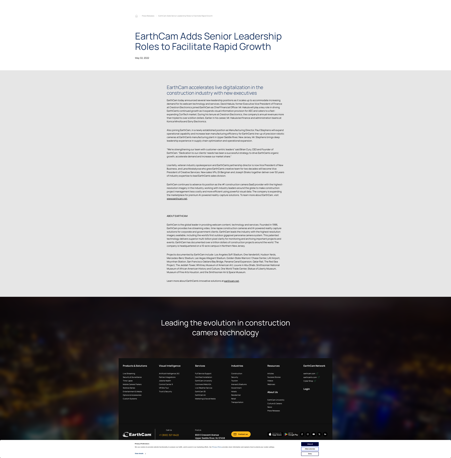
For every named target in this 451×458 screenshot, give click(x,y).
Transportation (237, 402)
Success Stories (274, 377)
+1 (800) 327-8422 (169, 435)
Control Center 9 (166, 384)
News (269, 407)
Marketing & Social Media (205, 398)
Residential (236, 395)
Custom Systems (130, 398)
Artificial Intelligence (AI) (169, 373)
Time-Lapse (128, 380)
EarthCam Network (314, 365)
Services (200, 365)
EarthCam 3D (200, 391)
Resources (273, 365)
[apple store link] (275, 434)
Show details (139, 453)
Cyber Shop (308, 381)
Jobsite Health (165, 380)
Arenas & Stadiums (239, 384)
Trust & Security (165, 391)
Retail (233, 398)
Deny (310, 454)
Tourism (234, 380)
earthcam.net (231, 280)
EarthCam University (203, 380)
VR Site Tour (164, 388)
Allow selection (310, 449)
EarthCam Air (200, 395)
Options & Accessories (132, 395)
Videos (270, 380)
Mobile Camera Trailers (132, 384)
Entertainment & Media (132, 391)
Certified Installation (203, 377)
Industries (237, 365)
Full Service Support (203, 373)
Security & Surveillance (132, 377)
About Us (272, 392)
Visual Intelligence (170, 365)
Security (234, 377)
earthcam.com (309, 373)
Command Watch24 (203, 384)
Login (306, 389)
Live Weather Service (203, 388)
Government (236, 388)
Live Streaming (129, 373)
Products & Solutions (135, 365)
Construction (236, 373)
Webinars (271, 384)
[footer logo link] (137, 434)
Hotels (234, 391)
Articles (270, 373)
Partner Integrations (167, 377)
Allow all (310, 444)
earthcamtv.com (310, 377)
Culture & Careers (274, 403)
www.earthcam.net (177, 198)
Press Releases (148, 16)
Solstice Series (129, 388)
